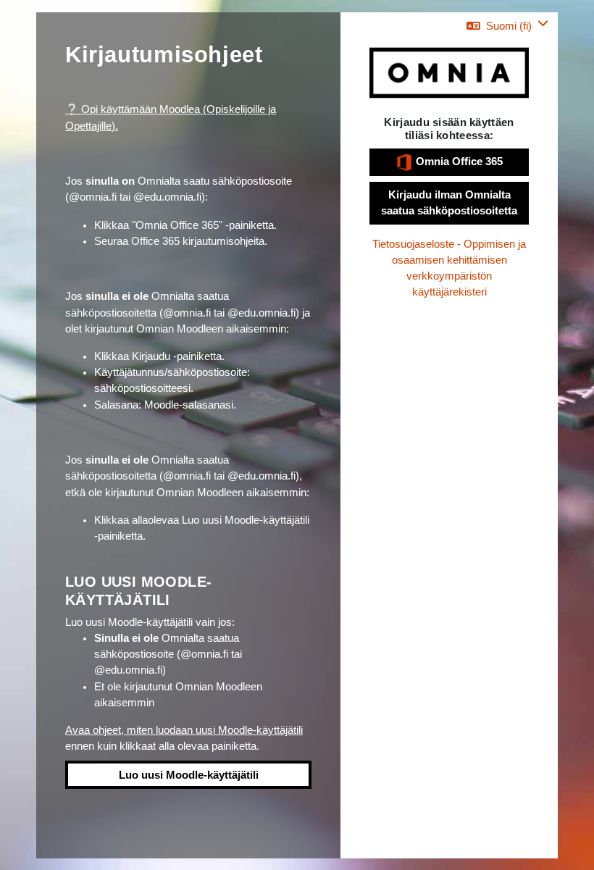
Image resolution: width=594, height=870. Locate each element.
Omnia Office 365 (458, 161)
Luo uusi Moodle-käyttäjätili (189, 775)
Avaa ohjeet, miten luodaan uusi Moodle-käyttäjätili (184, 730)
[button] (507, 25)
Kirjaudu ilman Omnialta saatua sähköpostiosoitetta (449, 203)
